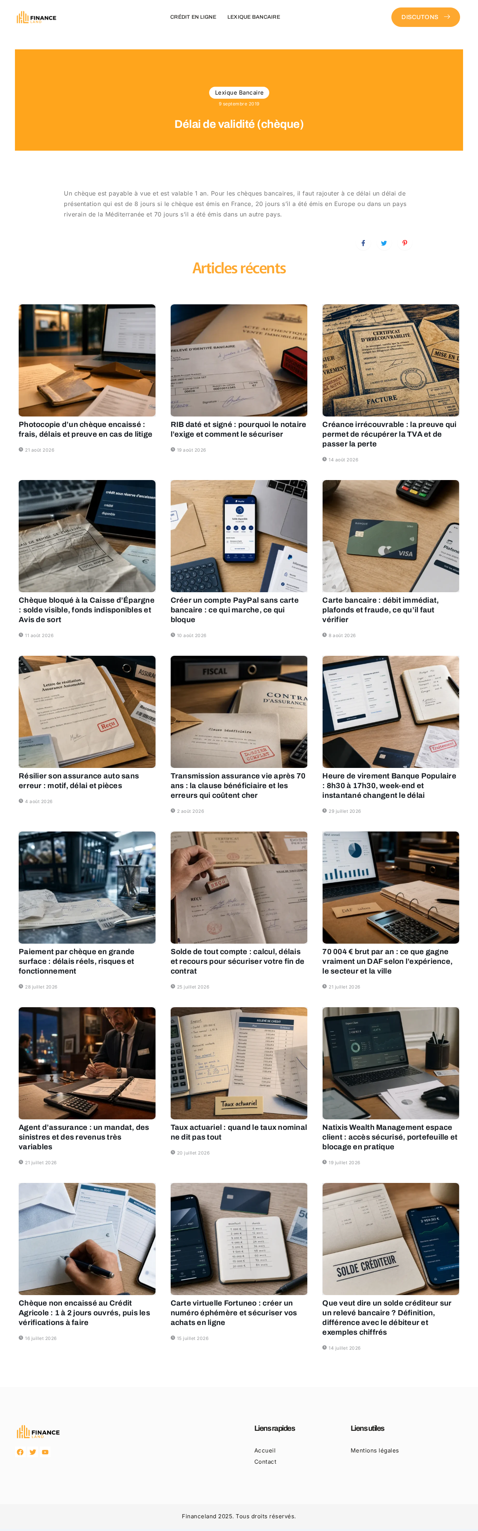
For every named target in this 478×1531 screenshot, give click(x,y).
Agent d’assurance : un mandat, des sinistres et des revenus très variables (84, 1137)
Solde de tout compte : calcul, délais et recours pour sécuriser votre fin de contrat (238, 961)
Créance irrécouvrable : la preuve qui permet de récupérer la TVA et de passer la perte (389, 434)
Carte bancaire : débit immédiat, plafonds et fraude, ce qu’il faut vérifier (380, 610)
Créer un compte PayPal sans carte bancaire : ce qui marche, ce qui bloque (235, 610)
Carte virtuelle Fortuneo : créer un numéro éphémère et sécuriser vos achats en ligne (234, 1312)
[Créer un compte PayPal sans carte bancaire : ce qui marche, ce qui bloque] (239, 536)
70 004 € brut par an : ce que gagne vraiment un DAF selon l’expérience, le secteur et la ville (387, 961)
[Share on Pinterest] (404, 242)
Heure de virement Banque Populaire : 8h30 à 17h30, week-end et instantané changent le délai (389, 785)
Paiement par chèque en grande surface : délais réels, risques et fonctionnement (76, 961)
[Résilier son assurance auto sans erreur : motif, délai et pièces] (87, 712)
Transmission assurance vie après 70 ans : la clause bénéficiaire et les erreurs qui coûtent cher (238, 785)
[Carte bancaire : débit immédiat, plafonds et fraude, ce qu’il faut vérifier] (390, 536)
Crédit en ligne (193, 17)
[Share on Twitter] (384, 242)
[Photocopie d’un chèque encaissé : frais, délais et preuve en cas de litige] (87, 360)
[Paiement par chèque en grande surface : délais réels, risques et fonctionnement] (87, 887)
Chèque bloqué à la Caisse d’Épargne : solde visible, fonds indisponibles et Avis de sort (87, 610)
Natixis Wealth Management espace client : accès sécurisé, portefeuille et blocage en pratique (389, 1137)
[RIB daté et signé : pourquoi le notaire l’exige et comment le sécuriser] (239, 360)
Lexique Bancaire (253, 17)
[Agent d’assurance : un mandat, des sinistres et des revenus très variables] (87, 1063)
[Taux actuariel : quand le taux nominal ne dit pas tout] (239, 1063)
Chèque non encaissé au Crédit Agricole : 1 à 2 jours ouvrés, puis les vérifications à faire (84, 1312)
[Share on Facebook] (363, 242)
